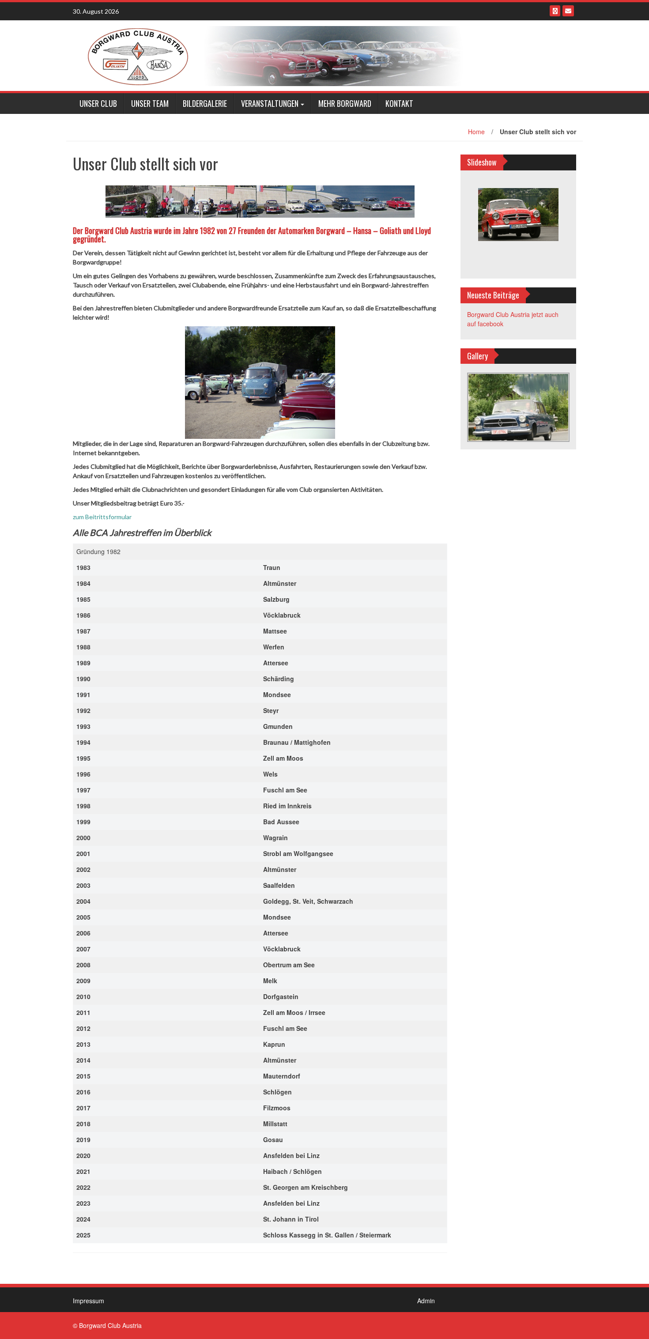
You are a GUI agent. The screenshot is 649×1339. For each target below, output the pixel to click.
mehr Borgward (344, 103)
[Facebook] (555, 10)
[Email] (568, 10)
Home (476, 131)
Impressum (88, 1300)
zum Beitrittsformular (103, 517)
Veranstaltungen (269, 103)
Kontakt (399, 103)
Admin (426, 1300)
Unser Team (150, 103)
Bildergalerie (205, 103)
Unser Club (98, 103)
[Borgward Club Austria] (271, 54)
